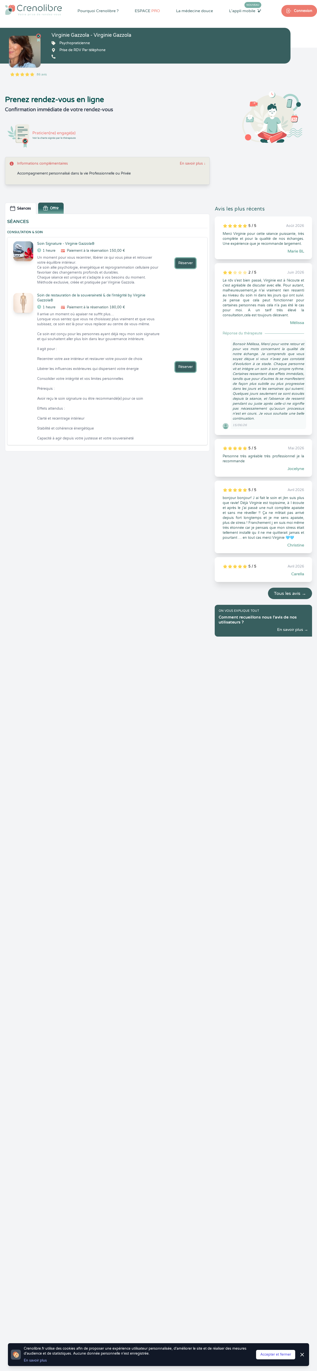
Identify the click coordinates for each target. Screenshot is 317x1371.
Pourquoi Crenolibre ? (98, 10)
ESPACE (147, 10)
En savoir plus (193, 163)
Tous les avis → (290, 593)
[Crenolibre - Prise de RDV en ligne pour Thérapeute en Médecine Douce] (33, 10)
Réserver (185, 263)
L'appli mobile (244, 10)
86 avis (42, 74)
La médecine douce (194, 10)
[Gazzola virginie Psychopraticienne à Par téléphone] (25, 52)
